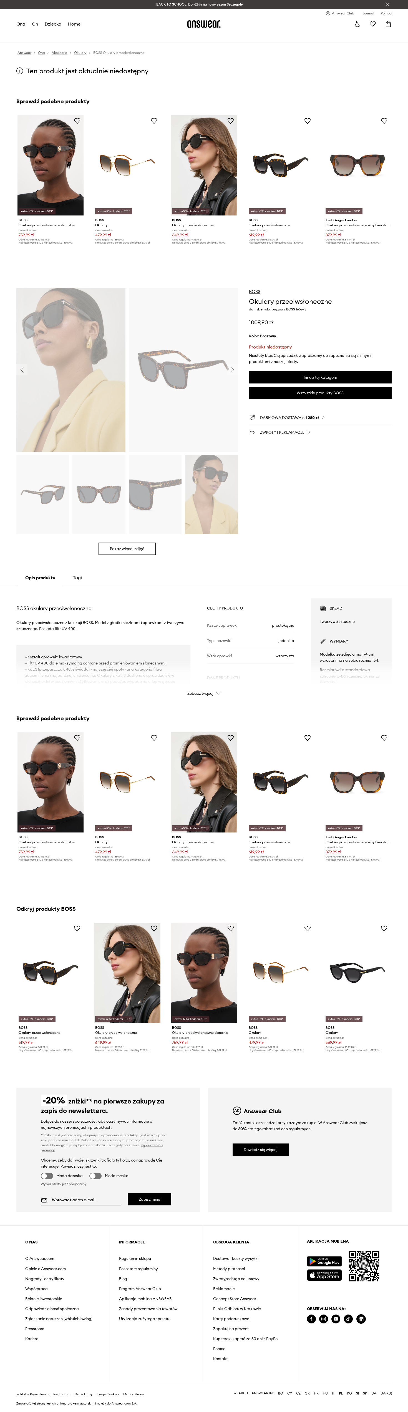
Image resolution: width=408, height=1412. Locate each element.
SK (365, 1393)
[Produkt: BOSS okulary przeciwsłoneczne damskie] (50, 165)
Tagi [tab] (77, 577)
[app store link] (324, 1274)
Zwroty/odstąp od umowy (236, 1278)
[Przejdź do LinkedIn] (361, 1319)
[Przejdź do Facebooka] (311, 1319)
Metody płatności (229, 1268)
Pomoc (219, 1348)
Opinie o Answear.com (45, 1268)
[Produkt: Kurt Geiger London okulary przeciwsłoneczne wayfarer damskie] (357, 165)
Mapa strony (133, 1394)
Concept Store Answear (234, 1298)
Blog (123, 1278)
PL (341, 1393)
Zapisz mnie (149, 1199)
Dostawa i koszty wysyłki (235, 1258)
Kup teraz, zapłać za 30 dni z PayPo (245, 1338)
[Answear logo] (204, 24)
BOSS (254, 291)
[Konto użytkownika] (357, 24)
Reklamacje (224, 1288)
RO (349, 1393)
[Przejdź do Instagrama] (323, 1319)
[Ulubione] (372, 24)
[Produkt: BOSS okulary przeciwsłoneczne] (204, 165)
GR (307, 1393)
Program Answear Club (140, 1288)
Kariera (32, 1338)
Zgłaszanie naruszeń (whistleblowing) (58, 1318)
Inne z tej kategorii (320, 377)
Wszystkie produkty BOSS (320, 392)
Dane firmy (84, 1394)
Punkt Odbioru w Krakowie (237, 1308)
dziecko (53, 24)
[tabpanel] (204, 642)
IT (333, 1393)
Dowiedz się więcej (261, 1149)
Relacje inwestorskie (43, 1298)
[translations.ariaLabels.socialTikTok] (348, 1319)
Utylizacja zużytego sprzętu (144, 1318)
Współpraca (36, 1288)
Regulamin (61, 1394)
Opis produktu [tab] (40, 577)
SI (357, 1393)
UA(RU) (386, 1393)
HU (325, 1393)
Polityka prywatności (32, 1394)
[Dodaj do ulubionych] (77, 121)
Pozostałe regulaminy (138, 1268)
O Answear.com (39, 1258)
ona (20, 24)
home (74, 24)
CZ (298, 1393)
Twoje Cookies (108, 1394)
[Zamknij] (387, 4)
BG (280, 1393)
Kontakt (220, 1358)
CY (289, 1393)
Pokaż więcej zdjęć (127, 548)
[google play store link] (324, 1261)
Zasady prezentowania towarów (148, 1308)
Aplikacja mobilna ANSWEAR (145, 1298)
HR (316, 1393)
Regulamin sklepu (135, 1258)
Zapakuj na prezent (231, 1328)
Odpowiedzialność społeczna (52, 1308)
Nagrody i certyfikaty (44, 1278)
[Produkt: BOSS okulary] (127, 165)
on (35, 24)
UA (373, 1393)
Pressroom (34, 1328)
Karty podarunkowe (231, 1318)
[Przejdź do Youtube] (335, 1319)
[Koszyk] (388, 24)
